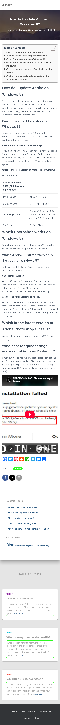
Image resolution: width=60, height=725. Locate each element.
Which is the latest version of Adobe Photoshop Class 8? (29, 71)
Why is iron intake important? (21, 518)
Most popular (34, 546)
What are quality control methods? (23, 513)
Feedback (13, 712)
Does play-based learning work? (22, 523)
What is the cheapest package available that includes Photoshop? (28, 78)
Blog (10, 544)
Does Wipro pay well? (20, 598)
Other (42, 546)
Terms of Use (45, 712)
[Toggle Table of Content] (52, 48)
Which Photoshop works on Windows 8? (25, 59)
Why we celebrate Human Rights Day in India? (28, 529)
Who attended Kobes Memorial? (22, 507)
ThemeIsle (39, 718)
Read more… (18, 613)
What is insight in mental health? (28, 637)
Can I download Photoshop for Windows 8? (27, 55)
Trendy (18, 468)
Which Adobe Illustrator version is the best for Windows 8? (28, 64)
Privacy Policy (28, 712)
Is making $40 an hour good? (24, 679)
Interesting (25, 546)
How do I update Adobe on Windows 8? (25, 52)
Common (18, 546)
